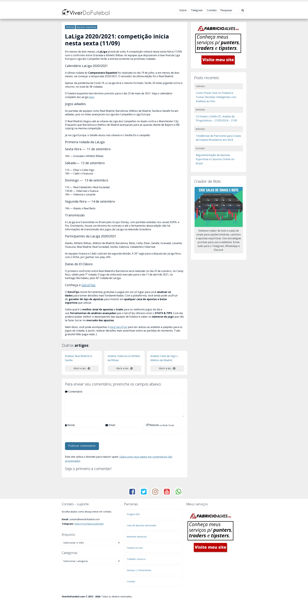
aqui (91, 97)
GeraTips (88, 285)
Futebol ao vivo (135, 547)
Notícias (70, 27)
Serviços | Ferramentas (139, 570)
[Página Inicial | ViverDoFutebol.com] (86, 12)
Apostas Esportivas (86, 27)
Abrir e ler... (81, 368)
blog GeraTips (118, 327)
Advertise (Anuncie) (137, 536)
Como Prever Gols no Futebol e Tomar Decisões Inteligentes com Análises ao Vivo (216, 97)
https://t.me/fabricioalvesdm (89, 523)
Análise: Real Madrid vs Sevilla (78, 358)
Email (111, 425)
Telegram (197, 10)
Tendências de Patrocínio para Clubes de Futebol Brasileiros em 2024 (218, 138)
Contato (212, 10)
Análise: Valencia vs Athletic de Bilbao (124, 358)
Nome (71, 425)
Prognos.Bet (133, 514)
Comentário (75, 391)
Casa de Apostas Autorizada (141, 525)
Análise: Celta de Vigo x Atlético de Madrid (164, 358)
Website (161, 425)
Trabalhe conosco (136, 559)
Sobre (183, 10)
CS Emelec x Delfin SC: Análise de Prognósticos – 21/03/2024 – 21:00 (216, 118)
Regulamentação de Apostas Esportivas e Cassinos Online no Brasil (215, 159)
